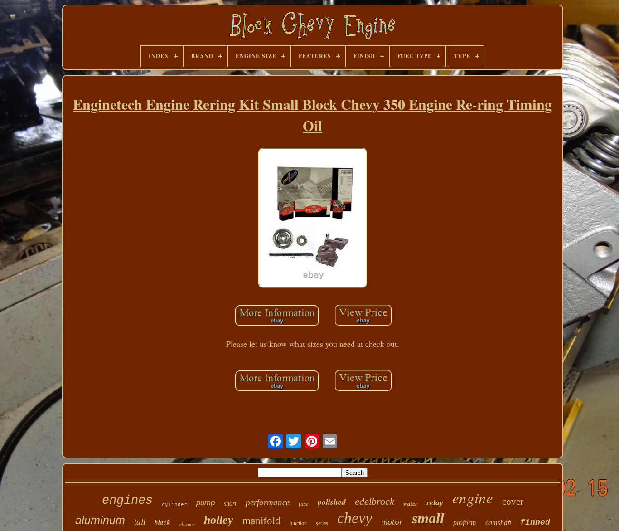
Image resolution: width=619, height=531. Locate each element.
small (428, 518)
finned (535, 522)
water (410, 503)
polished (332, 501)
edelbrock (374, 501)
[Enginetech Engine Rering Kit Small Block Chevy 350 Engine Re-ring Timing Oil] (312, 219)
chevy (354, 518)
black (162, 522)
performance (268, 502)
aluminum (100, 520)
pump (205, 502)
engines (127, 500)
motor (392, 521)
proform (464, 522)
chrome (187, 524)
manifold (261, 520)
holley (218, 519)
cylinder (174, 504)
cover (512, 501)
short (230, 503)
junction (298, 523)
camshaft (498, 522)
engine (472, 497)
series (322, 523)
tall (139, 521)
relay (434, 502)
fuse (304, 503)
